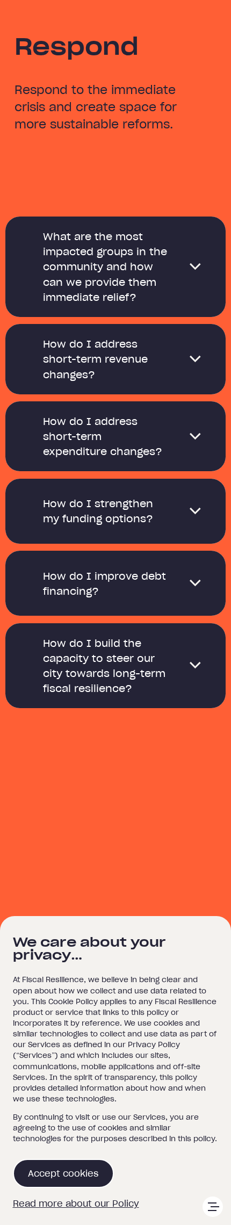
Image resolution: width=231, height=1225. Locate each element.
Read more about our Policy (76, 1203)
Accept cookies (63, 1173)
